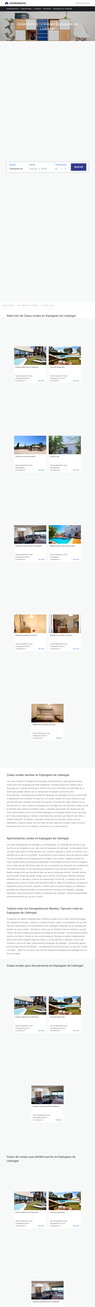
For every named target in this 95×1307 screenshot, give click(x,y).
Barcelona (47, 9)
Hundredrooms (12, 9)
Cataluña (37, 9)
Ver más (41, 381)
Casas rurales (26, 9)
